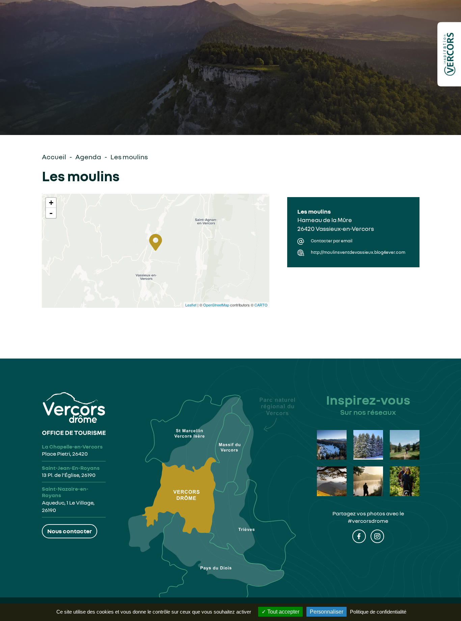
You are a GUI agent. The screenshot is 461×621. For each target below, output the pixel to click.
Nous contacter (69, 531)
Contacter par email (331, 240)
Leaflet (190, 304)
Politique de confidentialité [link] (378, 612)
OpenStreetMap (216, 304)
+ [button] (51, 202)
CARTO (261, 304)
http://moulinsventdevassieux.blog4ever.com (358, 252)
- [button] (51, 213)
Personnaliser (326, 612)
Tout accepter (282, 612)
